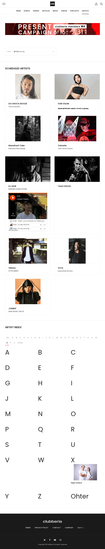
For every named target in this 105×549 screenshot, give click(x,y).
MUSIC (55, 11)
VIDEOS (64, 11)
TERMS (28, 528)
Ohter (20, 342)
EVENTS (27, 11)
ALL (7, 337)
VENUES (36, 11)
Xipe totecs (76, 482)
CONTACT (56, 528)
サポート (80, 528)
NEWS (18, 11)
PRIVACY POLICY (41, 528)
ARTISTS (85, 11)
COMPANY (69, 528)
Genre (9, 51)
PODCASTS (74, 11)
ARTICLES (46, 11)
